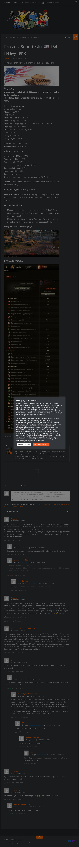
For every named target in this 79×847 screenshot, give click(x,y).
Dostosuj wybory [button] (24, 444)
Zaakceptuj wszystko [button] (41, 444)
